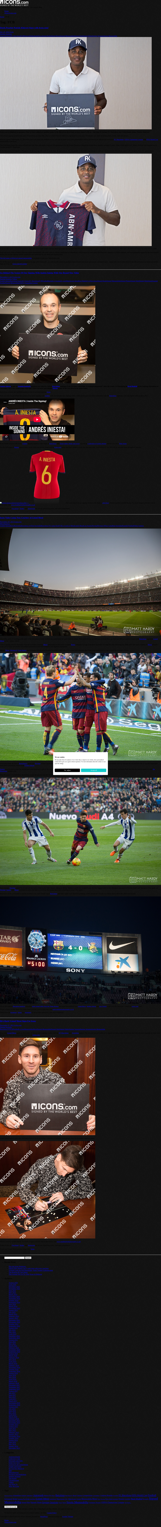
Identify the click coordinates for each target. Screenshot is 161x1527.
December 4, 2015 (6, 277)
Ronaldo (146, 1499)
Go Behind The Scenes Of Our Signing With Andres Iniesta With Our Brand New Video (39, 273)
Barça (73, 645)
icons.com (57, 447)
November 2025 (14, 1289)
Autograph (7, 36)
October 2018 (13, 1369)
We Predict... (128, 1502)
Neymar (94, 526)
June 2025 (12, 1291)
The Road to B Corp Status (18, 1272)
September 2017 (14, 1389)
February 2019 (14, 1365)
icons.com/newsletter (20, 264)
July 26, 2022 (5, 32)
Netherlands (34, 36)
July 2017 (12, 1393)
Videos (14, 279)
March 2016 (13, 1417)
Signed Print (78, 36)
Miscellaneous (5, 524)
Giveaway (8, 1499)
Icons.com (16, 277)
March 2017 (13, 1401)
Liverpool (53, 1499)
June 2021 (12, 1342)
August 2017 (13, 1391)
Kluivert (27, 36)
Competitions (96, 1495)
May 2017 (12, 1397)
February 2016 (14, 1419)
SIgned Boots (55, 36)
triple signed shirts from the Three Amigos (45, 1006)
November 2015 (14, 1423)
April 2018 (12, 1379)
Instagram (31, 509)
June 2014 (12, 1442)
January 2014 (13, 1446)
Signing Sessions (6, 34)
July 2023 (12, 1312)
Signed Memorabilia (67, 36)
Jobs (10, 1471)
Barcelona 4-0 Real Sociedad (31, 526)
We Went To (13, 1484)
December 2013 (14, 1448)
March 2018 (13, 1381)
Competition (87, 1495)
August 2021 (13, 1340)
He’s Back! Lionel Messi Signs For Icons (18, 1021)
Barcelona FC (46, 526)
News (40, 36)
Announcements (14, 1457)
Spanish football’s (24, 386)
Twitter (21, 509)
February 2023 (14, 1316)
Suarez (2, 769)
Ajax (1, 36)
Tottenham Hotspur (95, 1502)
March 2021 (13, 1346)
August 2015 (13, 1427)
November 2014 (14, 1436)
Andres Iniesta (5, 386)
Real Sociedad (117, 526)
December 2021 (14, 1336)
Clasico (19, 281)
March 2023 (13, 1314)
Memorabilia (28, 1029)
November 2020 (14, 1350)
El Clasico (25, 281)
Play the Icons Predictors (17, 1266)
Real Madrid (132, 386)
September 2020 (14, 1352)
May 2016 (12, 1413)
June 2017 (12, 1395)
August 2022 (13, 1328)
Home (6, 11)
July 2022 (12, 1330)
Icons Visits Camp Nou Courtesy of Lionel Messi (21, 518)
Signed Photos (126, 281)
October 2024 (13, 1300)
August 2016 (13, 1407)
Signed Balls (46, 36)
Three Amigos (139, 526)
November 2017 (14, 1387)
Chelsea (79, 1495)
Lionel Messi (79, 526)
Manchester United (74, 1499)
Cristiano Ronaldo (106, 1495)
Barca (12, 526)
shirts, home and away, (72, 443)
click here (105, 503)
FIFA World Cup (152, 139)
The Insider (13, 1478)
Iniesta (50, 281)
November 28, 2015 (7, 522)
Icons (12, 32)
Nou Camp (108, 526)
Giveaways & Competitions (18, 1465)
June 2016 (12, 1411)
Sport (64, 1502)
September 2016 (14, 1405)
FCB (22, 36)
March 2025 (13, 1295)
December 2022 (14, 1320)
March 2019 (13, 1363)
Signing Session (74, 1029)
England (115, 1495)
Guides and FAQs (15, 1467)
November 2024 (14, 1298)
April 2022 (12, 1334)
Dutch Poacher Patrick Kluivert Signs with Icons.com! (24, 28)
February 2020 (14, 1358)
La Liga (55, 281)
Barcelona (13, 281)
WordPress (44, 1516)
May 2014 (12, 1444)
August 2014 (13, 1440)
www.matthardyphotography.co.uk (23, 505)
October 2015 (13, 1425)
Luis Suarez (88, 526)
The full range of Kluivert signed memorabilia (16, 258)
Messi (45, 645)
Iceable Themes (67, 1516)
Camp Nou (54, 526)
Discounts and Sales (16, 1461)
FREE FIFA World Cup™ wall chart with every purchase (29, 1268)
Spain (150, 281)
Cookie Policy (52, 1513)
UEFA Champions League (134, 139)
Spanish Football (128, 526)
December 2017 (14, 1385)
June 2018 (12, 1375)
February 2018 (14, 1383)
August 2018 (13, 1373)
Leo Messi (71, 526)
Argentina (75, 1033)
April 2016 (12, 1415)
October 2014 (13, 1438)
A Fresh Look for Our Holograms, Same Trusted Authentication (31, 1270)
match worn (62, 281)
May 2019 (12, 1360)
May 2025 (12, 1293)
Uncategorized (14, 1480)
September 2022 (14, 1326)
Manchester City (62, 1499)
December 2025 (14, 1287)
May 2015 (12, 1430)
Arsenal (23, 1495)
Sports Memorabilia (110, 36)
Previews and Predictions (17, 1474)
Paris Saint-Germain (111, 1499)
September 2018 (14, 1371)
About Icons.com (10, 13)
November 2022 (14, 1322)
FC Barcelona (15, 36)
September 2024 (14, 1302)
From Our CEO (14, 1463)
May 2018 (12, 1377)
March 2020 (13, 1356)
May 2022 (12, 1332)
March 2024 (13, 1306)
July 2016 (12, 1409)
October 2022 (13, 1324)
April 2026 (12, 1285)
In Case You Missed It (16, 1469)
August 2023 (13, 1310)
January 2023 (13, 1318)
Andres (47, 396)
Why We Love (14, 1486)
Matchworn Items (72, 281)
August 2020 (13, 1354)
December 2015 (14, 1421)
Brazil (74, 1495)
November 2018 (14, 1367)
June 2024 (12, 1304)
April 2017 (12, 1399)
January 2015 (13, 1434)
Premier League (125, 1499)
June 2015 (12, 1428)
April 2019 (12, 1361)
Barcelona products (19, 1006)
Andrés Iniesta (5, 281)
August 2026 (13, 1283)
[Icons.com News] (14, 5)
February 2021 (14, 1348)
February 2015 (14, 1432)
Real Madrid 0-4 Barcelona (87, 281)
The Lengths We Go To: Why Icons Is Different (25, 1274)
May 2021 (12, 1344)
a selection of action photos (97, 443)
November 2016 (14, 1403)
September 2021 (14, 1338)
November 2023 (14, 1308)
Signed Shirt (135, 281)
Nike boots (123, 443)
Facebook (15, 509)
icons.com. (36, 1035)
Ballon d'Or (47, 1495)
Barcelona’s (23, 763)
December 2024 (14, 1296)
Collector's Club (14, 1459)
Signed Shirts (87, 36)
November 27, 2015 (7, 1025)
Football (45, 281)
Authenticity (29, 1495)
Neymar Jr (101, 526)
